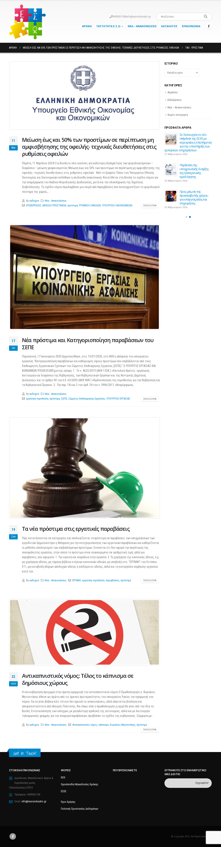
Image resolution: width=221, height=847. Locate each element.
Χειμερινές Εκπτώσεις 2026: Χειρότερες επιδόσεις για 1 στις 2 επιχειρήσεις (193, 190)
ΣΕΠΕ (64, 398)
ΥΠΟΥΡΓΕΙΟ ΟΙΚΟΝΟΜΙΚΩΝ (117, 205)
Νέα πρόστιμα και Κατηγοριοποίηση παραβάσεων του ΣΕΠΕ (87, 343)
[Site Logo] (27, 22)
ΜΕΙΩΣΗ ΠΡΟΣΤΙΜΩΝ (54, 205)
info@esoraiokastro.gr (138, 16)
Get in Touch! (24, 753)
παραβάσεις (112, 580)
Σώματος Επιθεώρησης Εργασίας (86, 398)
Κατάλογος (169, 26)
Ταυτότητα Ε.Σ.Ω (108, 26)
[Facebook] (209, 26)
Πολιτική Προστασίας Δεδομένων (79, 808)
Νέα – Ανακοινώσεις (142, 26)
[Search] (206, 16)
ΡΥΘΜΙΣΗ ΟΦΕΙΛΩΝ (90, 205)
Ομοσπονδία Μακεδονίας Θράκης (79, 784)
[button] (186, 209)
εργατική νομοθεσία (37, 398)
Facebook (12, 836)
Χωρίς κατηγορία (177, 114)
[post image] (84, 95)
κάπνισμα (103, 724)
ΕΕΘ (63, 777)
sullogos (34, 200)
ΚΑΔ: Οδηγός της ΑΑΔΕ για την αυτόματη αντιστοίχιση (194, 165)
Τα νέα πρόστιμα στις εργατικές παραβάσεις (75, 528)
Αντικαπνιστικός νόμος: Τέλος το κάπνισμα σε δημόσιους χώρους (77, 679)
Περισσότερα (149, 205)
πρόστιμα (73, 205)
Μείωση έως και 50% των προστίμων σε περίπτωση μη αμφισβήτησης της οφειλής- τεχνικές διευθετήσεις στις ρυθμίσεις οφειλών (89, 147)
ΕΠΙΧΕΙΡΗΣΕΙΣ (33, 205)
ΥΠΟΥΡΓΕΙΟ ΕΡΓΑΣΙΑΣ (118, 398)
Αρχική (87, 26)
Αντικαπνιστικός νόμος (84, 724)
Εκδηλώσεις (174, 99)
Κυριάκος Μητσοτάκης (122, 724)
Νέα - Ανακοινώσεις (55, 200)
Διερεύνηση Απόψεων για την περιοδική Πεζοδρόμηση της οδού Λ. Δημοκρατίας (195, 140)
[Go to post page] (171, 139)
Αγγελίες (172, 92)
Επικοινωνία (191, 26)
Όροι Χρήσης (68, 801)
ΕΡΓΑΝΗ (76, 580)
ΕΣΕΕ (63, 791)
